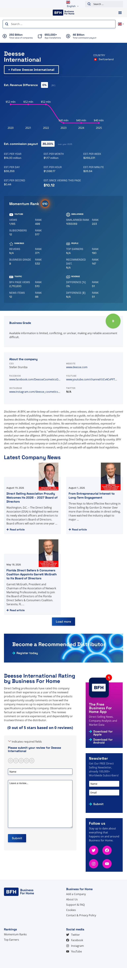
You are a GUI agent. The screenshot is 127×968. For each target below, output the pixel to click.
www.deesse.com (76, 367)
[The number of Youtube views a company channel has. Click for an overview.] (20, 222)
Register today (27, 653)
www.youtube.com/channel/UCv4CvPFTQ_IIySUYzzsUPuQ (92, 379)
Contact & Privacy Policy (81, 915)
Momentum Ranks (15, 934)
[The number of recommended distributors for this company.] (77, 264)
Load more (63, 621)
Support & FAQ (75, 905)
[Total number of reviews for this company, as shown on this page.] (20, 251)
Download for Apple (103, 733)
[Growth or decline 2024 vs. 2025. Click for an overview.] (77, 284)
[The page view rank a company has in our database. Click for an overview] (46, 284)
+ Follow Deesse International (31, 69)
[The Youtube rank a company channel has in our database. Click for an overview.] (46, 222)
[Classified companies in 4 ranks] (20, 262)
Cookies (71, 910)
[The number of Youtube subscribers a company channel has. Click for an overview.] (20, 233)
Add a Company (76, 894)
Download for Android (103, 741)
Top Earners (11, 939)
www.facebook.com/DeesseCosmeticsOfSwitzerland (35, 379)
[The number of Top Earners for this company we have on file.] (77, 251)
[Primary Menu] (120, 12)
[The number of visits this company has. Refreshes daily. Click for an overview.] (20, 284)
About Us (72, 899)
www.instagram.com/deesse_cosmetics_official (35, 391)
